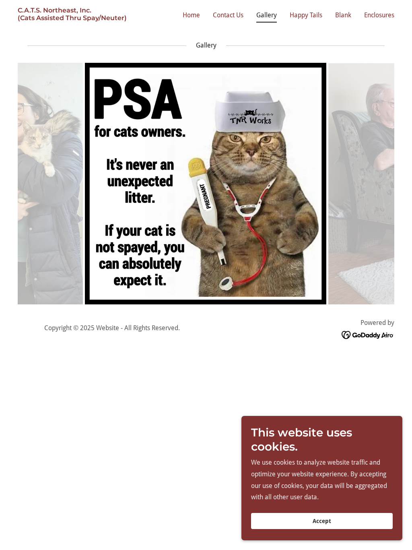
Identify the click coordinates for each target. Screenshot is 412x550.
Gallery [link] (266, 15)
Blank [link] (343, 15)
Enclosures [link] (379, 15)
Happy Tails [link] (306, 15)
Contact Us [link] (228, 15)
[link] (72, 18)
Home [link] (191, 15)
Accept (322, 521)
